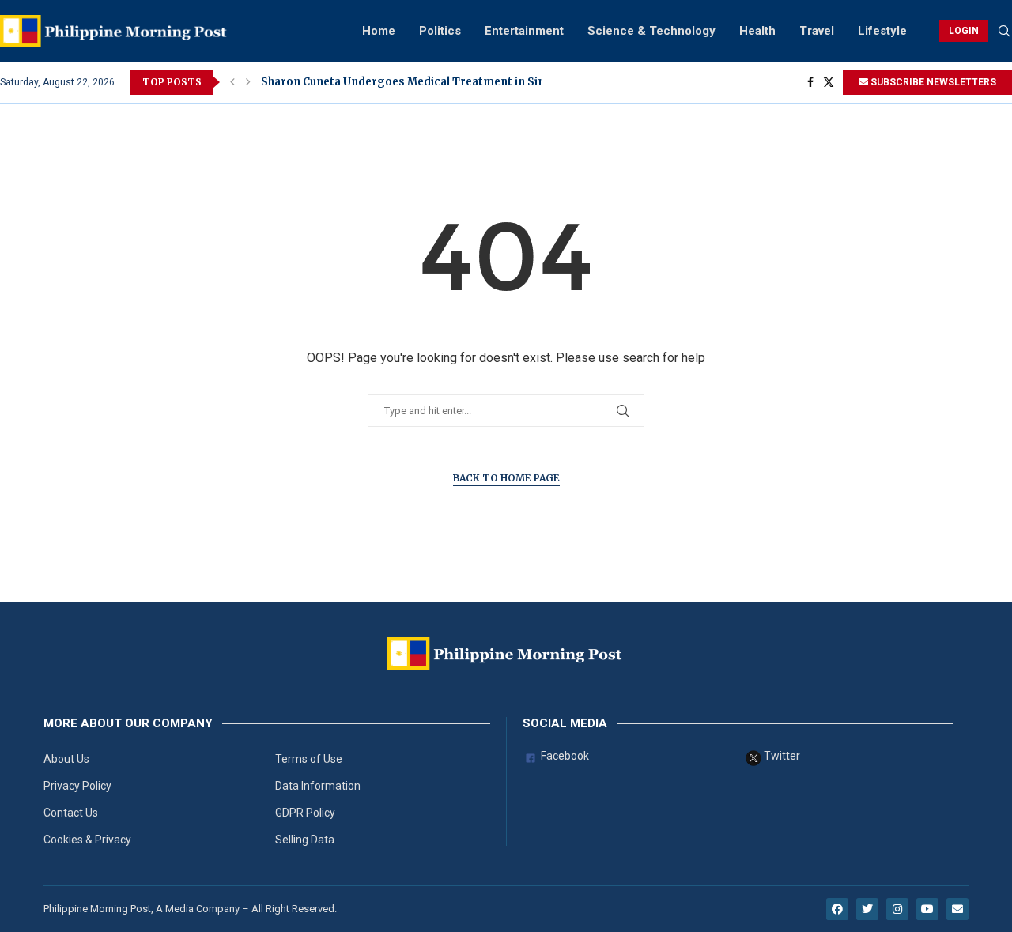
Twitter (780, 756)
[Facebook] (810, 82)
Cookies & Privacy (87, 839)
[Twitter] (828, 82)
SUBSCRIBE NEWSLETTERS (932, 82)
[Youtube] (927, 909)
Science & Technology (651, 31)
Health (757, 31)
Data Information (318, 785)
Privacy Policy (77, 785)
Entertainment (524, 31)
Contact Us (70, 812)
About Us (66, 758)
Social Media (565, 724)
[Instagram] (897, 909)
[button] (232, 82)
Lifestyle (882, 31)
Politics (440, 31)
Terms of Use (308, 758)
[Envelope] (957, 909)
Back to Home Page (506, 478)
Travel (816, 31)
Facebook (563, 756)
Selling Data (304, 839)
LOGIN (964, 30)
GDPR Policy (305, 812)
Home (378, 31)
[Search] (1004, 31)
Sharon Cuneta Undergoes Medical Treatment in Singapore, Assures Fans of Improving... (505, 82)
